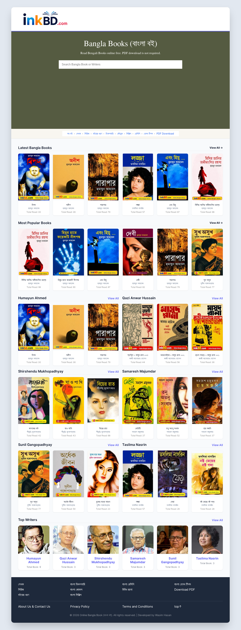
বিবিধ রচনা (127, 589)
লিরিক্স (128, 133)
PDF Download (165, 133)
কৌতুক (120, 133)
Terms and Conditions (137, 606)
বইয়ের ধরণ (97, 133)
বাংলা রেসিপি (128, 584)
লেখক (78, 133)
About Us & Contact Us (34, 606)
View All (113, 298)
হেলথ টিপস (148, 133)
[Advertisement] (120, 95)
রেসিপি (137, 133)
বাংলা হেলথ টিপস (182, 584)
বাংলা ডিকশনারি (77, 584)
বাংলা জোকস (76, 589)
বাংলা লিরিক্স (76, 595)
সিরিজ (87, 133)
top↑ (178, 606)
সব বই (70, 133)
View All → (216, 147)
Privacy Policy (79, 606)
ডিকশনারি (109, 133)
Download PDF (184, 589)
